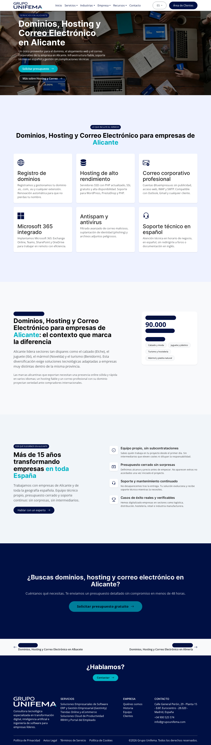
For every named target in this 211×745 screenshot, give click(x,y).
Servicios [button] (70, 5)
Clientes (128, 716)
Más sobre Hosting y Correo (40, 78)
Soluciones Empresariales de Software (84, 704)
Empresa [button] (103, 5)
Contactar (103, 677)
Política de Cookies (101, 740)
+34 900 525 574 (164, 717)
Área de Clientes (183, 5)
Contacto (135, 5)
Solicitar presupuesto (36, 69)
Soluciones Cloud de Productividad (82, 716)
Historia (128, 708)
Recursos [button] (119, 5)
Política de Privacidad (27, 740)
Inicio (58, 5)
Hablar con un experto (32, 510)
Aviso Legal (50, 740)
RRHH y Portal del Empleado (78, 720)
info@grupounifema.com (169, 722)
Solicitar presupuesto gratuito (103, 606)
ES (158, 5)
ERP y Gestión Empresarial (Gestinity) (83, 708)
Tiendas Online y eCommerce (78, 712)
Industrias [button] (86, 5)
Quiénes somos (132, 704)
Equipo (127, 712)
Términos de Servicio (73, 740)
